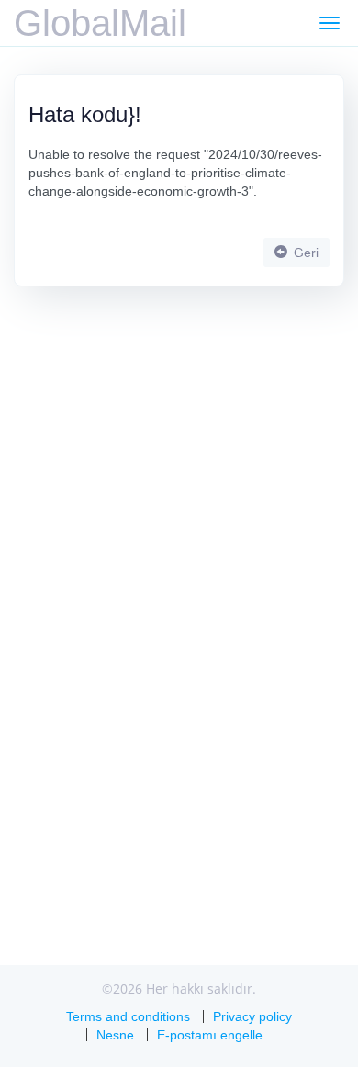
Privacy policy (252, 1016)
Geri (304, 252)
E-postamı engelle (210, 1035)
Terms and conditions (128, 1016)
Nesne (115, 1035)
